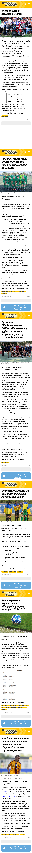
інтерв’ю (4, 791)
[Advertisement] (16, 136)
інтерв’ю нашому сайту (8, 796)
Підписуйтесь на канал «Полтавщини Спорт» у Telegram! (17, 307)
